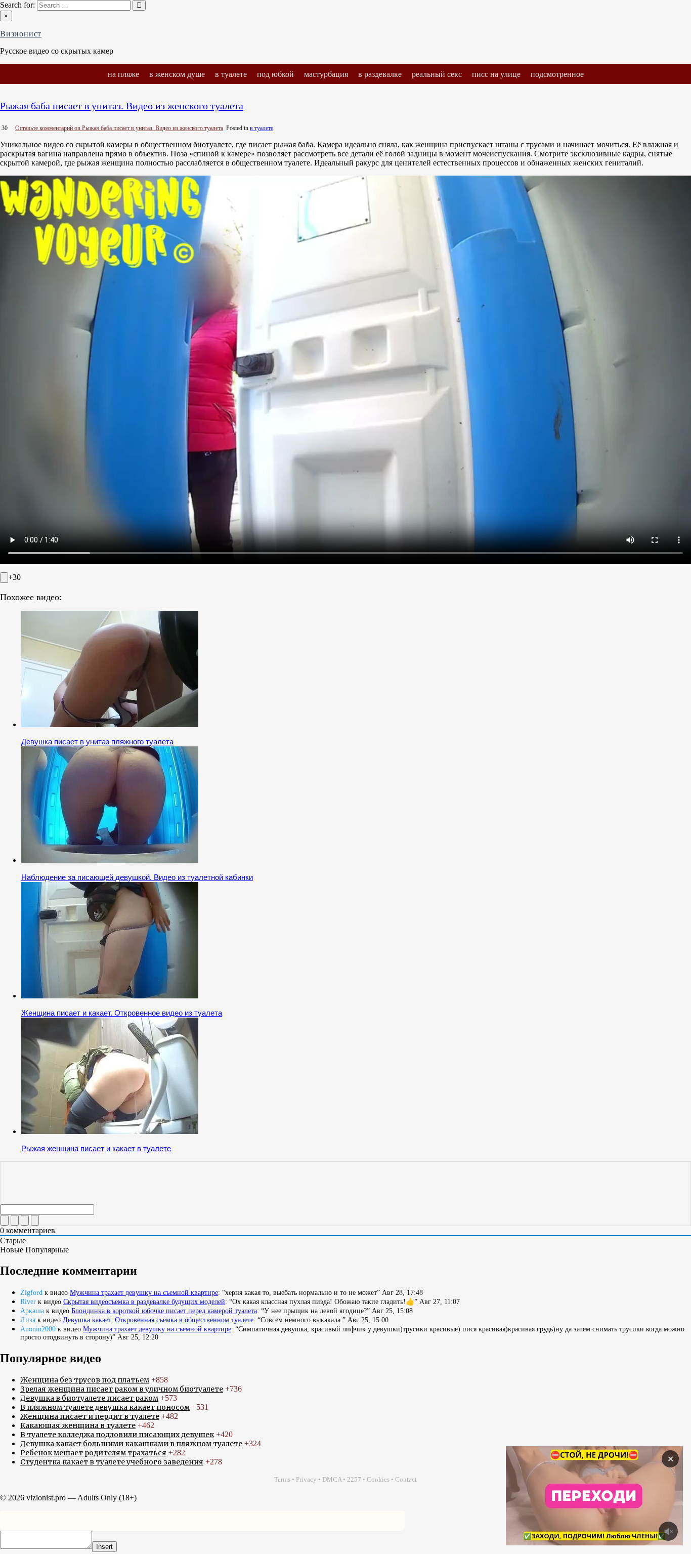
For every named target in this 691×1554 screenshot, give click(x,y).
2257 (354, 1479)
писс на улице (496, 73)
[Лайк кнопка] (4, 577)
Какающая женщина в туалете (78, 1425)
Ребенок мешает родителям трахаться (93, 1452)
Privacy (306, 1479)
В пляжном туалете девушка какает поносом (105, 1407)
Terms (282, 1479)
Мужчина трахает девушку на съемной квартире (144, 1292)
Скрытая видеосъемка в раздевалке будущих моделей (144, 1302)
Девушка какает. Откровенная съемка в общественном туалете (158, 1320)
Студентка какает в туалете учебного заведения (111, 1461)
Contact (406, 1479)
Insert (104, 1546)
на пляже (123, 73)
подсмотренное (557, 73)
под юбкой (275, 73)
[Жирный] (5, 1220)
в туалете (231, 73)
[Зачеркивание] (35, 1220)
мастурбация (326, 73)
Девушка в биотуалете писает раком (89, 1398)
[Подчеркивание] (25, 1220)
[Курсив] (15, 1220)
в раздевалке (380, 73)
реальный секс (437, 73)
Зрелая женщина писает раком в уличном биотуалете (121, 1389)
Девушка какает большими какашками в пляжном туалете (131, 1443)
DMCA (331, 1479)
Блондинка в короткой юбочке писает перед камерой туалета (164, 1311)
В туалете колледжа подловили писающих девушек (117, 1434)
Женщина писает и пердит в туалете (89, 1416)
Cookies (378, 1479)
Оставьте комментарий (119, 128)
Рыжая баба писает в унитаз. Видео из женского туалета (121, 105)
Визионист (20, 33)
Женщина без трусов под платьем (84, 1379)
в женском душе (177, 73)
